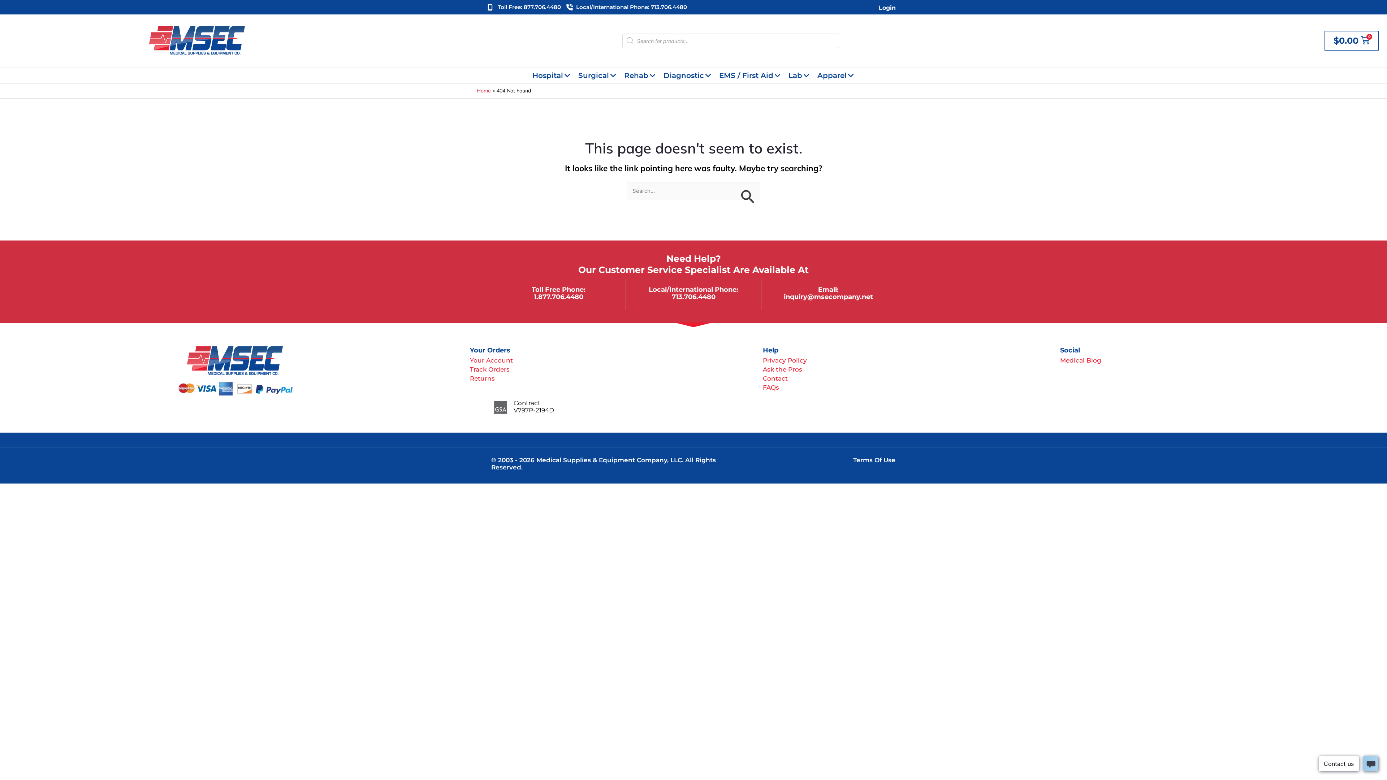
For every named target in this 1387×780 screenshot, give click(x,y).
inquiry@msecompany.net (828, 296)
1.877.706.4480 (558, 296)
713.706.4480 (694, 296)
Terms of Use (874, 460)
